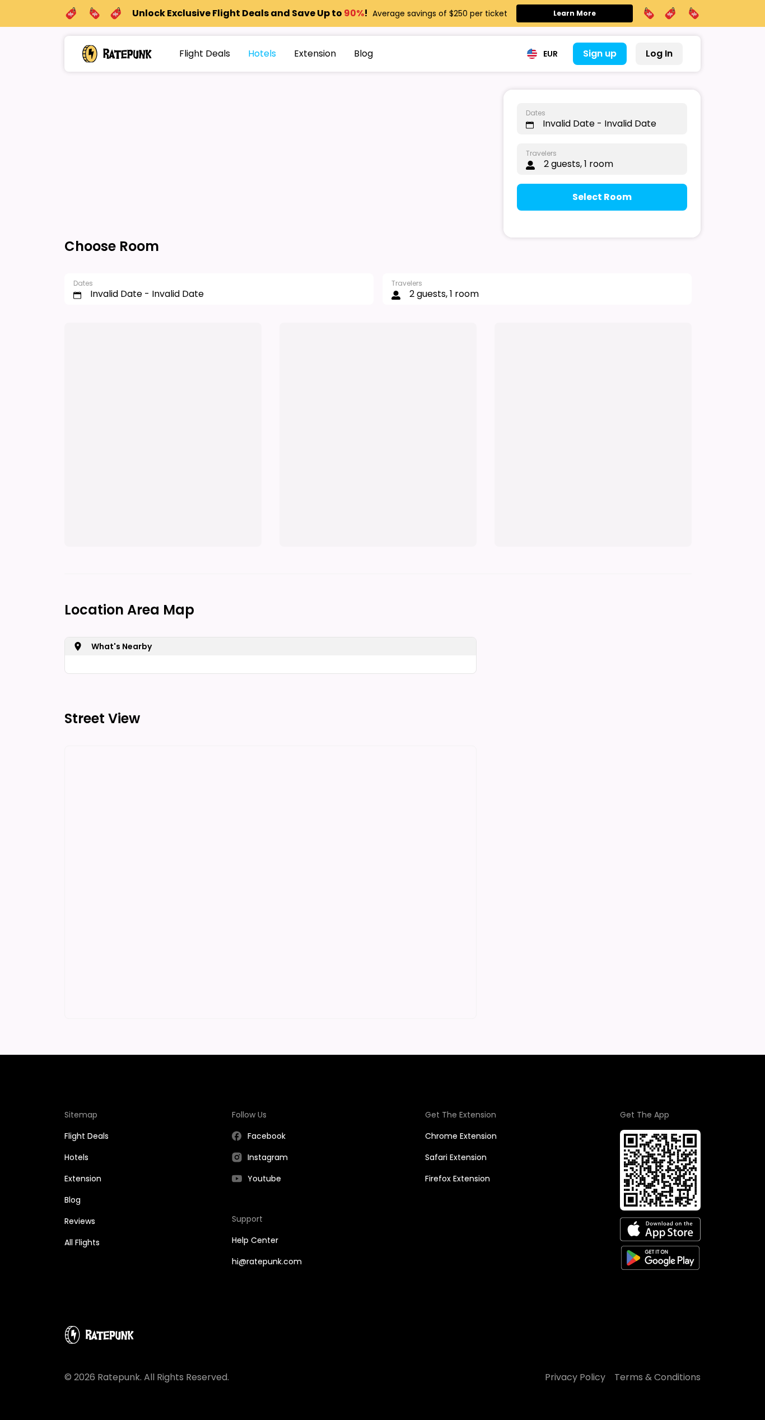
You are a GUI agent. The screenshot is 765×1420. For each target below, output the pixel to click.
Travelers (541, 153)
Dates (535, 113)
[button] (542, 54)
